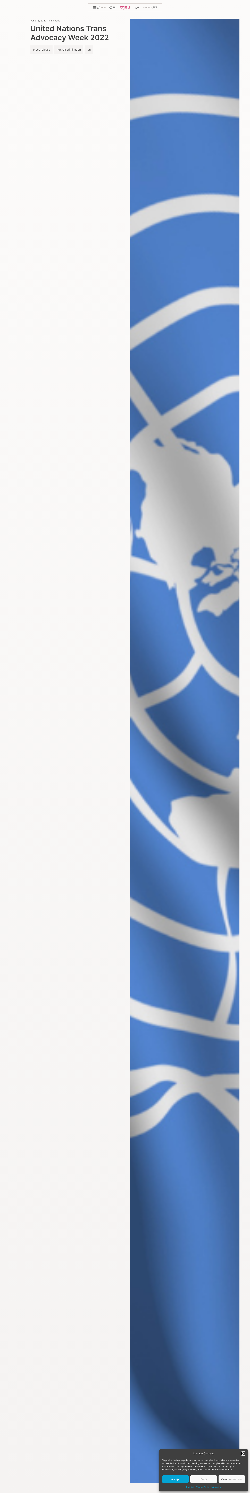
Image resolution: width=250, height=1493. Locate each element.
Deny (204, 1479)
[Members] (150, 7)
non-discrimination (69, 49)
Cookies (190, 1487)
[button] (243, 1453)
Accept (175, 1479)
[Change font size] (137, 7)
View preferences (231, 1479)
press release (41, 49)
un (89, 49)
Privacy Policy (202, 1487)
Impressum (216, 1487)
